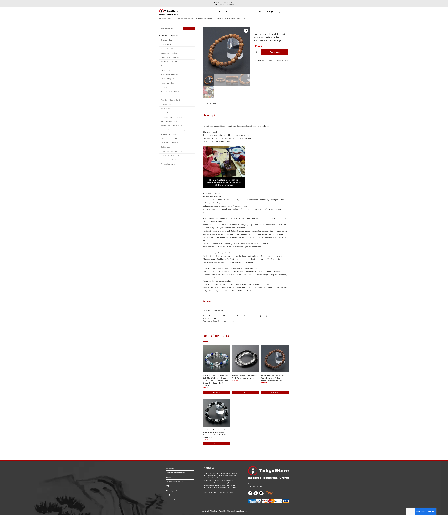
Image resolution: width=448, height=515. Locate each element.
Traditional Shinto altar (170, 143)
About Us (170, 468)
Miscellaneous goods (168, 134)
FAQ (168, 486)
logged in (217, 321)
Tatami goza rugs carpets (170, 57)
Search (189, 28)
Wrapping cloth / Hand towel (172, 117)
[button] (246, 31)
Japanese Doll (166, 87)
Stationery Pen (166, 40)
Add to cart (274, 52)
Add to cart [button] (216, 392)
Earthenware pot (167, 96)
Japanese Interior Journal (176, 473)
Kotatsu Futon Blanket (169, 62)
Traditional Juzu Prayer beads (172, 151)
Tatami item (165, 70)
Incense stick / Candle (169, 160)
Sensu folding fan (167, 79)
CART (168, 495)
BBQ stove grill (167, 44)
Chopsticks (165, 113)
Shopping (169, 477)
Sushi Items (165, 109)
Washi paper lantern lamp (170, 74)
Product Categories (168, 164)
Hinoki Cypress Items (169, 138)
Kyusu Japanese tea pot (169, 121)
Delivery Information (174, 482)
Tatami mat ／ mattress (169, 53)
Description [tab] (211, 104)
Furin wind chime (167, 83)
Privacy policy (172, 490)
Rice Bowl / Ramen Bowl (170, 100)
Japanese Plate (166, 104)
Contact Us (170, 499)
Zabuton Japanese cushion (170, 66)
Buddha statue (166, 147)
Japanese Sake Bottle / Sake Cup (173, 130)
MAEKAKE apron (167, 48)
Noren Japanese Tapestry (170, 91)
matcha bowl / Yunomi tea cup (172, 126)
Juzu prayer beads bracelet (171, 155)
